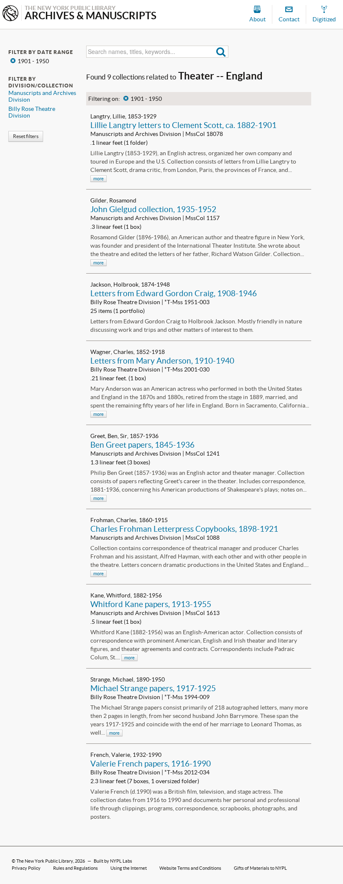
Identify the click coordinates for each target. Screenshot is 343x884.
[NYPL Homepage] (10, 14)
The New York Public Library (44, 861)
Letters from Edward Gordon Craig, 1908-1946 (173, 293)
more (98, 178)
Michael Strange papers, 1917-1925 (153, 688)
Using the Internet (128, 868)
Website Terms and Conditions (190, 868)
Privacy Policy (26, 868)
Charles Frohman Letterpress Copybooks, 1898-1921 (184, 528)
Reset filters (25, 136)
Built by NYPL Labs (113, 861)
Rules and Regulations (75, 868)
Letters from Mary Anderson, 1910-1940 (162, 360)
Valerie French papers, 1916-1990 (150, 763)
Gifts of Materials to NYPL (260, 868)
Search (221, 52)
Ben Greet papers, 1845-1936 (142, 444)
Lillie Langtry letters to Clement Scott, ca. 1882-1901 (183, 125)
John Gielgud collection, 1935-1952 (153, 209)
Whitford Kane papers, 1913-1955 (150, 604)
